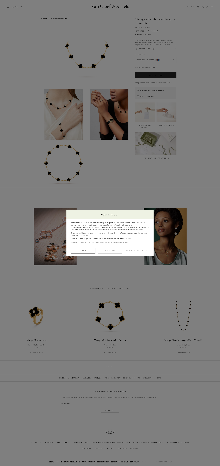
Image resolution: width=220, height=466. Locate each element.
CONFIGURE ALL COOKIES (136, 251)
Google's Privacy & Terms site (81, 227)
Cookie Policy (83, 235)
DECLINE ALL (110, 251)
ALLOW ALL (83, 251)
